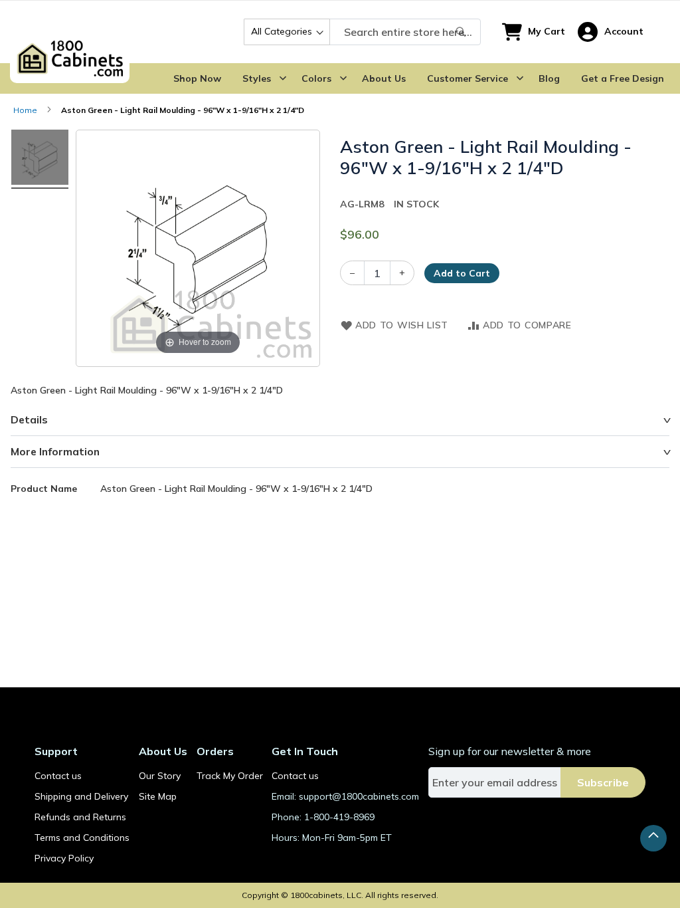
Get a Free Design (622, 78)
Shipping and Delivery (81, 796)
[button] (610, 32)
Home (25, 110)
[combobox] (362, 32)
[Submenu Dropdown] (283, 78)
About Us (384, 78)
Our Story (160, 776)
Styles (256, 78)
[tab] (340, 420)
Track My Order (230, 776)
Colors (316, 78)
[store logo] (69, 32)
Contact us (58, 776)
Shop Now (197, 78)
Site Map (158, 796)
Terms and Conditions (82, 838)
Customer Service (467, 78)
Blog (549, 78)
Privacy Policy (64, 858)
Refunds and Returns (80, 817)
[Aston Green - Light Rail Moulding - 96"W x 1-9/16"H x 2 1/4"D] (39, 159)
